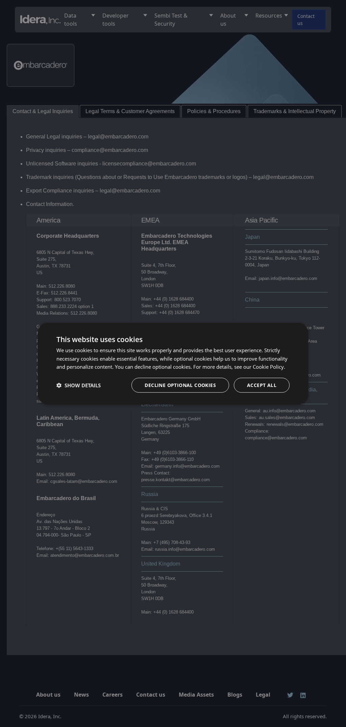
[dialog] (173, 363)
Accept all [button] (261, 385)
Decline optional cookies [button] (180, 385)
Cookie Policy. (269, 366)
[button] (78, 385)
